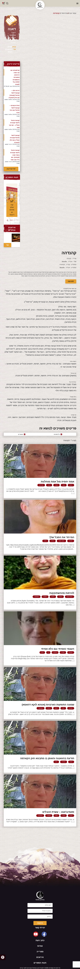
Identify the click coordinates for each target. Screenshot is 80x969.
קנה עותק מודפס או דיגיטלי (11, 210)
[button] (2, 957)
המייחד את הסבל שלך (61, 537)
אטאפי (56, 485)
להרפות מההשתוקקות (61, 593)
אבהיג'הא (41, 485)
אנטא (64, 485)
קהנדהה (70, 540)
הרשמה (40, 923)
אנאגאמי (49, 815)
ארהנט (71, 485)
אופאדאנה (36, 596)
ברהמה (48, 708)
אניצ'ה (63, 815)
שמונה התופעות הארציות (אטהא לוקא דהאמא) (48, 704)
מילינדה (55, 652)
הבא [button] (11, 220)
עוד (7, 245)
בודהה (52, 540)
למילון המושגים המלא (8, 49)
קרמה (71, 761)
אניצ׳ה (71, 815)
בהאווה (60, 596)
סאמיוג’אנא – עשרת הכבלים (58, 811)
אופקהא (45, 596)
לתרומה (71, 281)
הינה (42, 652)
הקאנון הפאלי (61, 540)
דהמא (56, 708)
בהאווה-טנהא (69, 596)
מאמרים (20, 434)
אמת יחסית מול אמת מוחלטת (57, 481)
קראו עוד (14, 48)
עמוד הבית (72, 13)
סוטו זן (62, 652)
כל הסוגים (57, 434)
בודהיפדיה (64, 13)
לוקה (63, 708)
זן (48, 652)
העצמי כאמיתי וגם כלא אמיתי (57, 648)
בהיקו (45, 540)
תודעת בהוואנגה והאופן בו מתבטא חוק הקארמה (47, 758)
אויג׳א (49, 485)
